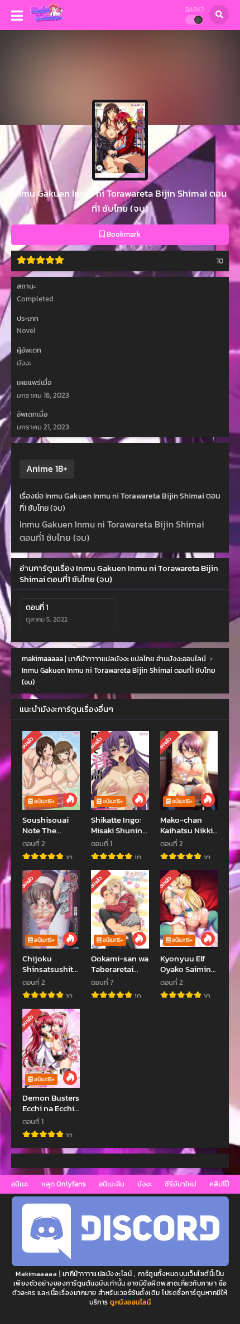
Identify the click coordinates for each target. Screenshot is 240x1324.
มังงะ (144, 1184)
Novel (26, 330)
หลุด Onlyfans (63, 1184)
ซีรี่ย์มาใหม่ (180, 1184)
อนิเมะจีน (111, 1184)
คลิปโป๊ (219, 1184)
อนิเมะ (19, 1184)
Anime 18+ (47, 468)
